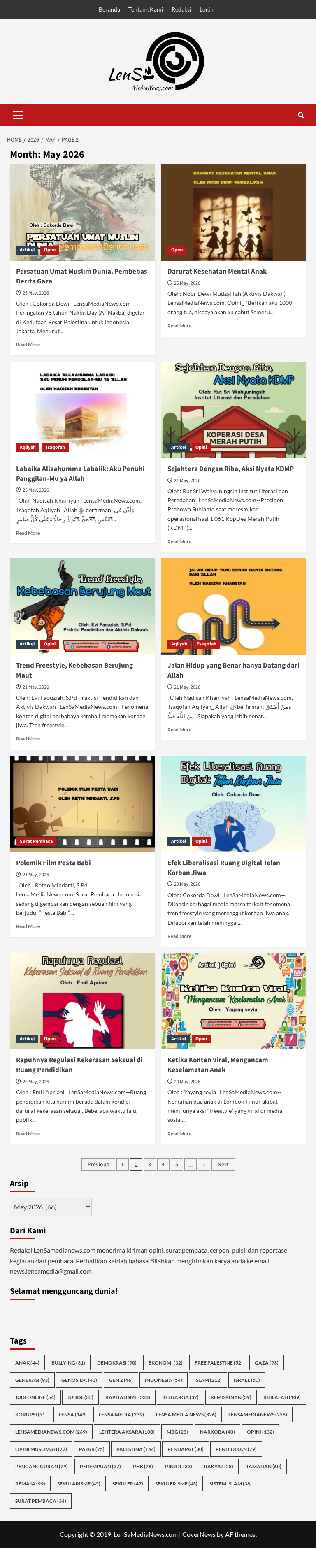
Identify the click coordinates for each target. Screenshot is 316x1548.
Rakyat (218, 1466)
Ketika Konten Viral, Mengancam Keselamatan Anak (217, 1065)
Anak (27, 1363)
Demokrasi (117, 1363)
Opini (50, 249)
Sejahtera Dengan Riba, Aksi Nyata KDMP (230, 469)
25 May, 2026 (36, 293)
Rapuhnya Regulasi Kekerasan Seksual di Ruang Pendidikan (79, 1065)
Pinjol (178, 1466)
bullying (68, 1363)
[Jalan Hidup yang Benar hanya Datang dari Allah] (234, 606)
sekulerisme (176, 1484)
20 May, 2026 (187, 884)
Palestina (136, 1449)
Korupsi (31, 1414)
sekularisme (78, 1484)
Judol (80, 1397)
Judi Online (35, 1397)
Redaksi (181, 9)
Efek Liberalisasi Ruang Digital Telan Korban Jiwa (223, 868)
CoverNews (199, 1534)
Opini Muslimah (41, 1449)
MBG (177, 1432)
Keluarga (180, 1397)
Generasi (32, 1380)
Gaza (267, 1363)
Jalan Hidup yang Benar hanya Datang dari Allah (233, 670)
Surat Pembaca (36, 841)
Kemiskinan (231, 1397)
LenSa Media (121, 1414)
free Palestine (219, 1363)
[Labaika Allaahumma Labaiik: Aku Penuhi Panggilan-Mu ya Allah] (82, 410)
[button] (18, 114)
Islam (208, 1380)
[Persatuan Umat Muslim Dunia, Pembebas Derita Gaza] (82, 212)
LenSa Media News (186, 1414)
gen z (121, 1380)
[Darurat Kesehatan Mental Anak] (234, 212)
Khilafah (282, 1397)
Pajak (92, 1449)
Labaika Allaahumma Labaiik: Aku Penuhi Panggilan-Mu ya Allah (80, 474)
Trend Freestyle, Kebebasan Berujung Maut (74, 670)
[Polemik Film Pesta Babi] (82, 804)
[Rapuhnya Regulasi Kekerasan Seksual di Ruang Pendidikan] (82, 1001)
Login (207, 9)
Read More (28, 344)
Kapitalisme (127, 1397)
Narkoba (217, 1432)
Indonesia (163, 1380)
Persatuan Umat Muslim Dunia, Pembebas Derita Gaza (81, 276)
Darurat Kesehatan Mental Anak (217, 271)
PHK (143, 1466)
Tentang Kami (145, 9)
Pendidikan (236, 1449)
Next (223, 1164)
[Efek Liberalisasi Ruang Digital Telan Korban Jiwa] (234, 804)
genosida (79, 1380)
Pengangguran (41, 1466)
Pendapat (185, 1449)
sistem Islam (230, 1484)
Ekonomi (166, 1363)
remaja (30, 1484)
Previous (98, 1164)
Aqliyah (28, 447)
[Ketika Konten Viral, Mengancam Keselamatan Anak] (234, 1001)
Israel (247, 1380)
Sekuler (127, 1484)
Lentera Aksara (127, 1432)
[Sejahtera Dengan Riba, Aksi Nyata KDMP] (234, 410)
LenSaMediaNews (257, 1414)
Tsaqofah (55, 447)
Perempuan (100, 1466)
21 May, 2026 (187, 480)
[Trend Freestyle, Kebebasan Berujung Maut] (82, 606)
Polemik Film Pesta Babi (53, 863)
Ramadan (263, 1466)
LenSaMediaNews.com (51, 1432)
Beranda (109, 9)
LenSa (73, 1414)
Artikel (27, 249)
